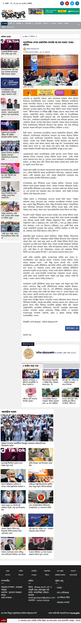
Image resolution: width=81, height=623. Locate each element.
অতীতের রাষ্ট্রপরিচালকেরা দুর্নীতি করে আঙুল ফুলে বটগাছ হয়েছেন (40, 485)
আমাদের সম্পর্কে (63, 602)
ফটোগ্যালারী (73, 575)
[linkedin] (67, 3)
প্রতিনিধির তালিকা (60, 575)
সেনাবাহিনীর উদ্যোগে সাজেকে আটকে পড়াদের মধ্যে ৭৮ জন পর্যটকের (50, 401)
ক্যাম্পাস (54, 23)
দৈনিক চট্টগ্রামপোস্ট (32, 49)
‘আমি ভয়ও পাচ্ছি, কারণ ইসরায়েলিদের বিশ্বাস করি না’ (10, 236)
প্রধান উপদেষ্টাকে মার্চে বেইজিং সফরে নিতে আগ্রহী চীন (8, 195)
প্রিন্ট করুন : (71, 328)
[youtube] (62, 3)
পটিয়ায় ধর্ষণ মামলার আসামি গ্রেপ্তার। (30, 400)
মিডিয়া (3, 27)
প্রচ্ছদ (5, 23)
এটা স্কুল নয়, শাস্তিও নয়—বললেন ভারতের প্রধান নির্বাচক (70, 382)
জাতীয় (10, 23)
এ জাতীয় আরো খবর (30, 366)
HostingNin (75, 613)
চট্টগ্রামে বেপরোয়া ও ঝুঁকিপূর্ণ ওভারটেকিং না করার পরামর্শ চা (30, 382)
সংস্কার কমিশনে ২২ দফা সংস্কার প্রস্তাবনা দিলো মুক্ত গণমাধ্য (40, 553)
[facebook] (77, 3)
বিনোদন (60, 23)
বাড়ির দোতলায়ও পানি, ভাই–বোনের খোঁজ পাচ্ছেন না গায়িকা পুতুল (10, 215)
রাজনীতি (18, 23)
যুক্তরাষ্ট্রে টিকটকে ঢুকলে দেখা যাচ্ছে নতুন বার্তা (9, 53)
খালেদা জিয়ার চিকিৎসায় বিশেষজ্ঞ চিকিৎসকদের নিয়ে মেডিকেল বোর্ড (11, 530)
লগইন (59, 588)
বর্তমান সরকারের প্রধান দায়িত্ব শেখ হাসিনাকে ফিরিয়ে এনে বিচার (13, 553)
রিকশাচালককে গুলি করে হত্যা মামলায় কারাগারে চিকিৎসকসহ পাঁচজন (9, 72)
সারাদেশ (45, 23)
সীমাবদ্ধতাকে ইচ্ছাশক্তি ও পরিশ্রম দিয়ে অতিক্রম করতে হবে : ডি (50, 382)
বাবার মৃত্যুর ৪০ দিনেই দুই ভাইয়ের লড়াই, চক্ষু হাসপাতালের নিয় (13, 507)
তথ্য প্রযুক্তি (38, 23)
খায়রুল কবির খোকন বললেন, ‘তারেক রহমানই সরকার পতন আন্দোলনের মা (10, 113)
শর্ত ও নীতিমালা (63, 592)
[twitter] (72, 3)
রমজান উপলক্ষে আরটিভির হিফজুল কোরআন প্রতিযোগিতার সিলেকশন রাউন (10, 156)
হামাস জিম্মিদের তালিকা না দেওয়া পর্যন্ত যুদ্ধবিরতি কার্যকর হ (13, 485)
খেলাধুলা (66, 23)
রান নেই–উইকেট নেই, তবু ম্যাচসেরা (8, 176)
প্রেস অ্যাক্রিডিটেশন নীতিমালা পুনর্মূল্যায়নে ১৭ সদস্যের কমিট (40, 506)
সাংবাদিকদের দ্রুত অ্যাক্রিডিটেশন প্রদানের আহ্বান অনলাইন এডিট (8, 92)
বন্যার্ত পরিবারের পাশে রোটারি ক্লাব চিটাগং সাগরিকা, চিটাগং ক (70, 401)
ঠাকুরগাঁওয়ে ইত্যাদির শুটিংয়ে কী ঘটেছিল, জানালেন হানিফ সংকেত (9, 134)
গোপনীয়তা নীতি (63, 597)
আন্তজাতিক (28, 23)
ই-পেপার (11, 27)
